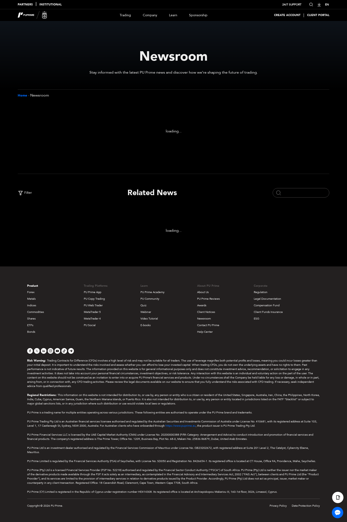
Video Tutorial (149, 318)
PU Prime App (92, 292)
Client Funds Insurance (268, 312)
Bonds (31, 332)
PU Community (149, 299)
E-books (145, 325)
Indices (31, 305)
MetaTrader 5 (92, 312)
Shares (31, 318)
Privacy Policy (278, 506)
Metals (31, 299)
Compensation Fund (266, 305)
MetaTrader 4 (92, 318)
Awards (201, 305)
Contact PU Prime (208, 325)
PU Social (90, 325)
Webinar (145, 312)
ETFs (30, 325)
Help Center (205, 332)
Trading (125, 15)
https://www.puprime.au (180, 426)
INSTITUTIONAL (50, 4)
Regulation (260, 292)
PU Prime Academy (152, 292)
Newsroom (204, 318)
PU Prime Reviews (208, 299)
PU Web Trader (93, 305)
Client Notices (206, 312)
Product (32, 286)
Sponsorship (198, 15)
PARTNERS (25, 4)
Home (22, 95)
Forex (30, 292)
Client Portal (318, 15)
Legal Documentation (267, 299)
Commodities (35, 312)
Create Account (287, 15)
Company (150, 15)
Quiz (143, 305)
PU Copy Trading (94, 299)
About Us (203, 292)
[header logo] (32, 15)
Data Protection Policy (306, 506)
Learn (173, 15)
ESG (256, 318)
